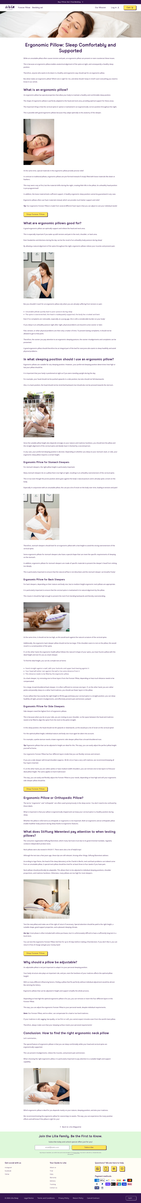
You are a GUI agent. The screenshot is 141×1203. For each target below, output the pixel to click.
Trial (51, 1171)
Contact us (53, 1188)
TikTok (7, 1174)
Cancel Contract (93, 1198)
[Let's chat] (122, 1168)
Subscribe (89, 1147)
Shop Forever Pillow (35, 214)
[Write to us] (114, 1168)
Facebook (8, 1171)
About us (53, 1167)
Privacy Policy (64, 1198)
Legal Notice (29, 1198)
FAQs (51, 1174)
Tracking (53, 1184)
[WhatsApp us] (97, 1168)
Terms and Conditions (46, 1198)
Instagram (8, 1167)
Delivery (53, 1181)
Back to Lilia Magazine (71, 1127)
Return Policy (78, 1198)
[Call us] (105, 1168)
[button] (130, 7)
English (130, 1198)
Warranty (53, 1177)
